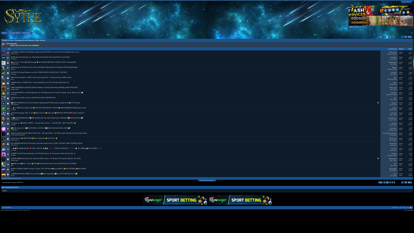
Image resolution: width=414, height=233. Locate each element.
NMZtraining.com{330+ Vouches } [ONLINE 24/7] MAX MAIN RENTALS (33, 97)
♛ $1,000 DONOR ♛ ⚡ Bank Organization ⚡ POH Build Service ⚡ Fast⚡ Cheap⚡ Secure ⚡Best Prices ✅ (47, 92)
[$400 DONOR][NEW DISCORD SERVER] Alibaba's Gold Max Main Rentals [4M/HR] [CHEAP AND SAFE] (44, 87)
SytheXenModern (7, 207)
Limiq (12, 170)
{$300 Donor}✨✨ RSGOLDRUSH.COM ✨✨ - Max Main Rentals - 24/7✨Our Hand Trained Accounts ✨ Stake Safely (49, 133)
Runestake (14, 59)
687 (406, 37)
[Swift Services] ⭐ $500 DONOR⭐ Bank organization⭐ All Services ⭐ (34, 138)
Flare (12, 79)
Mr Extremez (14, 145)
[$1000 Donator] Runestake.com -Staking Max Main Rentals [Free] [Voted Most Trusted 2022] (40, 57)
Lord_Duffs (393, 113)
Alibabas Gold (14, 89)
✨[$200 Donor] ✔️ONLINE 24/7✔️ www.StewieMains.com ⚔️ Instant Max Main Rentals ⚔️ (40, 82)
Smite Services (15, 104)
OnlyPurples (14, 130)
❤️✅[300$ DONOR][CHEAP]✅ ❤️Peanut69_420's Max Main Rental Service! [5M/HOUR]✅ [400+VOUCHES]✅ (47, 118)
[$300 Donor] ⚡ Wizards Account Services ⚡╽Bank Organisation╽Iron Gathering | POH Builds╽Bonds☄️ (44, 67)
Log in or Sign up (406, 1)
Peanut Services (15, 119)
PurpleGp (13, 155)
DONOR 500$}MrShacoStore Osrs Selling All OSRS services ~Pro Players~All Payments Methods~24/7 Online (46, 158)
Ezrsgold (13, 109)
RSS (411, 207)
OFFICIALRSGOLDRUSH (18, 135)
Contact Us (395, 207)
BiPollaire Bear (15, 64)
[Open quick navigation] (411, 33)
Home (404, 207)
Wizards (13, 69)
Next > (410, 37)
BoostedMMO (392, 168)
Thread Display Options (207, 180)
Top (408, 207)
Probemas (13, 74)
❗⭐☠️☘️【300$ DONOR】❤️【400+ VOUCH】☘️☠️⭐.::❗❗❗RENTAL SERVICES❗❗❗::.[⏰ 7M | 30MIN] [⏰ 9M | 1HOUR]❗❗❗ (56, 148)
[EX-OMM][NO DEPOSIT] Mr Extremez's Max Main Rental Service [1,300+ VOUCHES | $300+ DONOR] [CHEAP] (47, 143)
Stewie (12, 84)
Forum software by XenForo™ (15, 210)
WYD (12, 99)
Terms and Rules (409, 210)
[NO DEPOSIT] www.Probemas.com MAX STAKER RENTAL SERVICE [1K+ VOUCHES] (39, 72)
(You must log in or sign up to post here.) (12, 182)
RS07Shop (14, 94)
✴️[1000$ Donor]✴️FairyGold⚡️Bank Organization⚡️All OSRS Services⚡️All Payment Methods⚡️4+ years (45, 52)
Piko (12, 165)
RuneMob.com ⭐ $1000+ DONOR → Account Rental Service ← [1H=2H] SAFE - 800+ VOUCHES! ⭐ (43, 123)
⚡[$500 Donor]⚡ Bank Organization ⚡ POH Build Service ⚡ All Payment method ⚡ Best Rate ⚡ (43, 153)
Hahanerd (393, 103)
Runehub (13, 124)
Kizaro (12, 175)
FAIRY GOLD (14, 53)
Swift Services (14, 140)
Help (400, 207)
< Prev (380, 37)
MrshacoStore (14, 160)
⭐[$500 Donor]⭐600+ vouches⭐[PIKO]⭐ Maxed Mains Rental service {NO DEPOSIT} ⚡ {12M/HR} (43, 163)
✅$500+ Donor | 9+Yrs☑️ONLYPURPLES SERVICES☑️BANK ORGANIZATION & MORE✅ (40, 128)
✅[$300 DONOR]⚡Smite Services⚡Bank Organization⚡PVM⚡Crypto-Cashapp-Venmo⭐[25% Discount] (45, 103)
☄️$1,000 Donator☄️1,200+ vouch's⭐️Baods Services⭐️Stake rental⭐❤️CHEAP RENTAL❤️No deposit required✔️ (48, 113)
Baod (12, 114)
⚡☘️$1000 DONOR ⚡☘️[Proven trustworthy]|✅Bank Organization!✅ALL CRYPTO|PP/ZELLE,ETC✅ (44, 174)
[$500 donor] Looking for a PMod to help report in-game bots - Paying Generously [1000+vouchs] (41, 77)
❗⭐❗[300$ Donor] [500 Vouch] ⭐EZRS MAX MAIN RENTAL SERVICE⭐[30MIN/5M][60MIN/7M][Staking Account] (48, 108)
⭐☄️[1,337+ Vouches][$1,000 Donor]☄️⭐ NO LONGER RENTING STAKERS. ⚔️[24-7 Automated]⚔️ (43, 62)
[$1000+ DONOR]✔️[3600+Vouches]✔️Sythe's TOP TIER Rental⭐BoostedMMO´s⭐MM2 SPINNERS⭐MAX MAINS (48, 168)
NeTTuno (13, 150)
